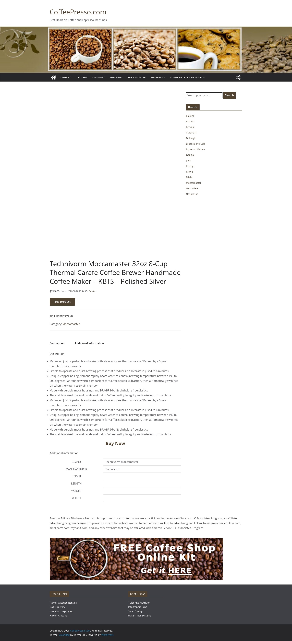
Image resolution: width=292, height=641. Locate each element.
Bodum (82, 77)
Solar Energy (135, 611)
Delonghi (116, 77)
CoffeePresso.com (78, 11)
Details (92, 291)
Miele (189, 177)
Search (229, 95)
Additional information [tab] (89, 343)
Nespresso (158, 77)
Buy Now (115, 443)
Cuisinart (98, 77)
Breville (190, 127)
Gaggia (190, 154)
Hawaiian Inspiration (61, 611)
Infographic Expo (137, 607)
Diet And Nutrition (139, 602)
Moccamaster (137, 77)
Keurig (189, 166)
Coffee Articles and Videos (187, 77)
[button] (71, 77)
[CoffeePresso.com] (54, 77)
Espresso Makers (195, 149)
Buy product (62, 301)
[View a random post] (238, 77)
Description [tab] (57, 343)
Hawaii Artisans (58, 615)
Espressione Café (195, 143)
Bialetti (190, 115)
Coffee (64, 77)
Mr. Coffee (192, 188)
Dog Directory (57, 607)
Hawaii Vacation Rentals (63, 602)
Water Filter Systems (139, 615)
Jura (188, 160)
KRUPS (189, 171)
